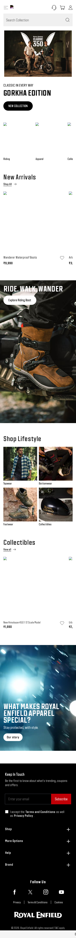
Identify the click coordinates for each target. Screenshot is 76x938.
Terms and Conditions (40, 812)
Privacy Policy (23, 815)
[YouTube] (61, 892)
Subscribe (61, 799)
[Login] (70, 8)
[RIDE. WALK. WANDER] (38, 351)
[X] (30, 892)
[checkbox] (6, 811)
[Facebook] (14, 892)
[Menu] (5, 7)
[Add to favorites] (62, 257)
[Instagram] (45, 892)
